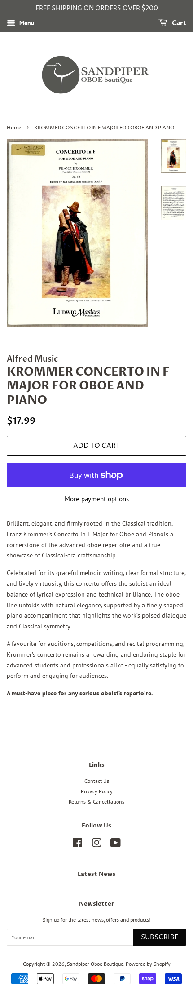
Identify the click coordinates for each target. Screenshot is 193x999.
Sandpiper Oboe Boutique (95, 963)
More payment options (97, 499)
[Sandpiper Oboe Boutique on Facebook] (77, 844)
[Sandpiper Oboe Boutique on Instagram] (96, 844)
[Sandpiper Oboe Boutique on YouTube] (115, 844)
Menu (26, 23)
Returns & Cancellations (96, 801)
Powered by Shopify (148, 963)
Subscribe (160, 937)
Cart (178, 23)
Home (14, 128)
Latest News (97, 874)
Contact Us (96, 781)
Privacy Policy (97, 791)
